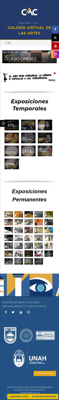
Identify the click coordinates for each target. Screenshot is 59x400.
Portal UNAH (24, 23)
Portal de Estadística (44, 396)
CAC (35, 23)
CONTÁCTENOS (44, 373)
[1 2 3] (9, 214)
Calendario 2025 (18, 396)
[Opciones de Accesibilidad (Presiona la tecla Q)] (3, 123)
